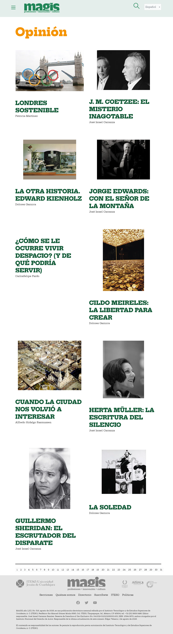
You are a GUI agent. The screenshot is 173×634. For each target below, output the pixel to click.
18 (93, 569)
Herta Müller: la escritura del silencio (121, 417)
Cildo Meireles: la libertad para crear (120, 310)
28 (145, 569)
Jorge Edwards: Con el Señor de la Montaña (119, 199)
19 (98, 569)
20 (103, 569)
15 (78, 569)
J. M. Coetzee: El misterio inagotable (119, 109)
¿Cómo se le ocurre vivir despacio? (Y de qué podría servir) (43, 256)
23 (118, 569)
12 (63, 569)
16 (83, 569)
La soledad (110, 507)
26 (135, 569)
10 (53, 569)
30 (156, 569)
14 (73, 569)
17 (88, 569)
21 (108, 569)
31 (161, 569)
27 (140, 569)
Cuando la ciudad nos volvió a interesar (48, 409)
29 (150, 569)
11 (58, 569)
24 (124, 569)
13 (68, 569)
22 (113, 569)
